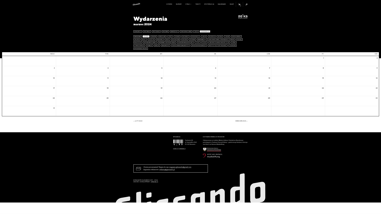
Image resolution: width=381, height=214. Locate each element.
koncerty (137, 31)
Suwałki (149, 45)
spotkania (156, 31)
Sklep (232, 4)
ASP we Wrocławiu (150, 42)
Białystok (137, 42)
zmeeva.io (154, 181)
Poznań (177, 36)
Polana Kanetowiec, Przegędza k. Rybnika (220, 39)
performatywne (186, 31)
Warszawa (137, 36)
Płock (204, 42)
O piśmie (169, 4)
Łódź (170, 36)
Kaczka (184, 39)
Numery (179, 4)
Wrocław (162, 36)
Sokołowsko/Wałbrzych (180, 45)
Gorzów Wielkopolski (185, 42)
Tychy (198, 42)
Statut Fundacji (179, 148)
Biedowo (160, 39)
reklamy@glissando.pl (167, 170)
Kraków (154, 36)
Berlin (157, 45)
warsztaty (174, 31)
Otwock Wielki (139, 45)
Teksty (198, 4)
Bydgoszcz (195, 36)
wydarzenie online (140, 48)
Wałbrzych (165, 45)
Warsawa (201, 39)
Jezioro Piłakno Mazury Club (219, 42)
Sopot (144, 39)
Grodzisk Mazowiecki (199, 45)
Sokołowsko (236, 36)
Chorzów (232, 45)
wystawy (165, 31)
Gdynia (219, 36)
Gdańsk (146, 36)
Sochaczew (176, 39)
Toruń (227, 36)
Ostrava (192, 39)
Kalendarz (222, 4)
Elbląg (239, 39)
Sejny (167, 39)
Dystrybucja (209, 4)
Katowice (185, 36)
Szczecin (212, 36)
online (136, 39)
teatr (196, 31)
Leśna (234, 42)
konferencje (205, 31)
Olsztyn (151, 39)
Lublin (204, 36)
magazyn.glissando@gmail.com (180, 167)
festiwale (147, 31)
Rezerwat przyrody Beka (167, 42)
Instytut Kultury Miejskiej (218, 45)
